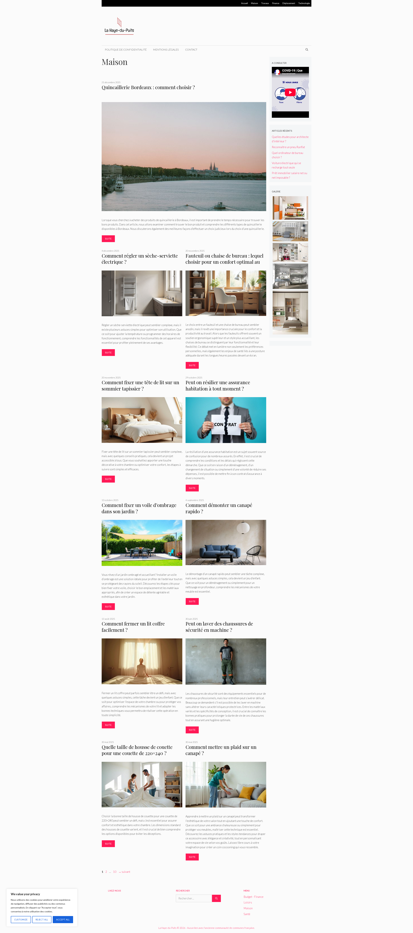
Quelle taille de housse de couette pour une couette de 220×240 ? (137, 750)
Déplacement (288, 3)
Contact (191, 49)
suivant (124, 871)
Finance (275, 3)
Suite (108, 238)
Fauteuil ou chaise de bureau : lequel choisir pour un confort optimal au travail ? (224, 261)
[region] (41, 908)
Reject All (41, 919)
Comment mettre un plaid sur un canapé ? (221, 750)
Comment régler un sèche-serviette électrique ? (140, 258)
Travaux (265, 3)
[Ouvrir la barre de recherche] (306, 50)
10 (115, 871)
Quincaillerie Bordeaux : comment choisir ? (148, 87)
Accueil (244, 3)
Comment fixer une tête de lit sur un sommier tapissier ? (140, 385)
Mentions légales (166, 49)
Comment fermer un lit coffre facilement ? (133, 626)
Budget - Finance (253, 896)
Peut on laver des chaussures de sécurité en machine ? (219, 626)
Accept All (63, 919)
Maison (254, 3)
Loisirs (248, 902)
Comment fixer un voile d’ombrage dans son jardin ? (139, 508)
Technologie (304, 3)
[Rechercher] (216, 898)
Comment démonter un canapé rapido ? (219, 508)
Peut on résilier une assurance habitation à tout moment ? (218, 385)
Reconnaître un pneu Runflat (288, 147)
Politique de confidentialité (126, 49)
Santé (247, 914)
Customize (21, 919)
